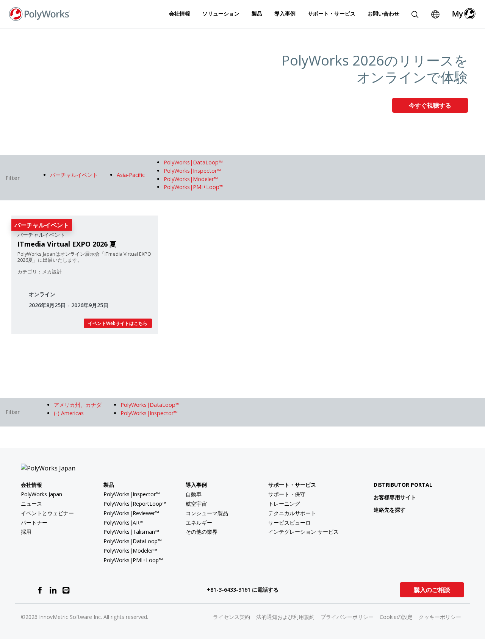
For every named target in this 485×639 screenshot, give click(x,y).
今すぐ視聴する (430, 105)
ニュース (31, 503)
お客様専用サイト (395, 497)
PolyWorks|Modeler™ (130, 550)
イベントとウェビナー (47, 513)
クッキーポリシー (440, 616)
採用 (26, 531)
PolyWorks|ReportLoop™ (134, 503)
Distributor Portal (403, 484)
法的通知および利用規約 (285, 616)
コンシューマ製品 (207, 513)
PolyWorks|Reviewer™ (131, 513)
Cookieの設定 (396, 616)
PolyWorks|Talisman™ (131, 531)
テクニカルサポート (292, 513)
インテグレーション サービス (303, 531)
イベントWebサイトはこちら (117, 323)
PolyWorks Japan (41, 494)
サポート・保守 (286, 494)
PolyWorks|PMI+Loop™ (133, 560)
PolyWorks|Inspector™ (131, 494)
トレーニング (284, 503)
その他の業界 (201, 531)
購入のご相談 (432, 590)
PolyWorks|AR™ (123, 522)
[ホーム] (39, 13)
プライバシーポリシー (347, 616)
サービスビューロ (289, 522)
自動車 (194, 494)
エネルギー (199, 522)
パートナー (34, 522)
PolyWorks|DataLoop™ (132, 541)
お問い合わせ (383, 13)
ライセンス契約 (231, 616)
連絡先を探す (389, 509)
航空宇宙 (196, 503)
